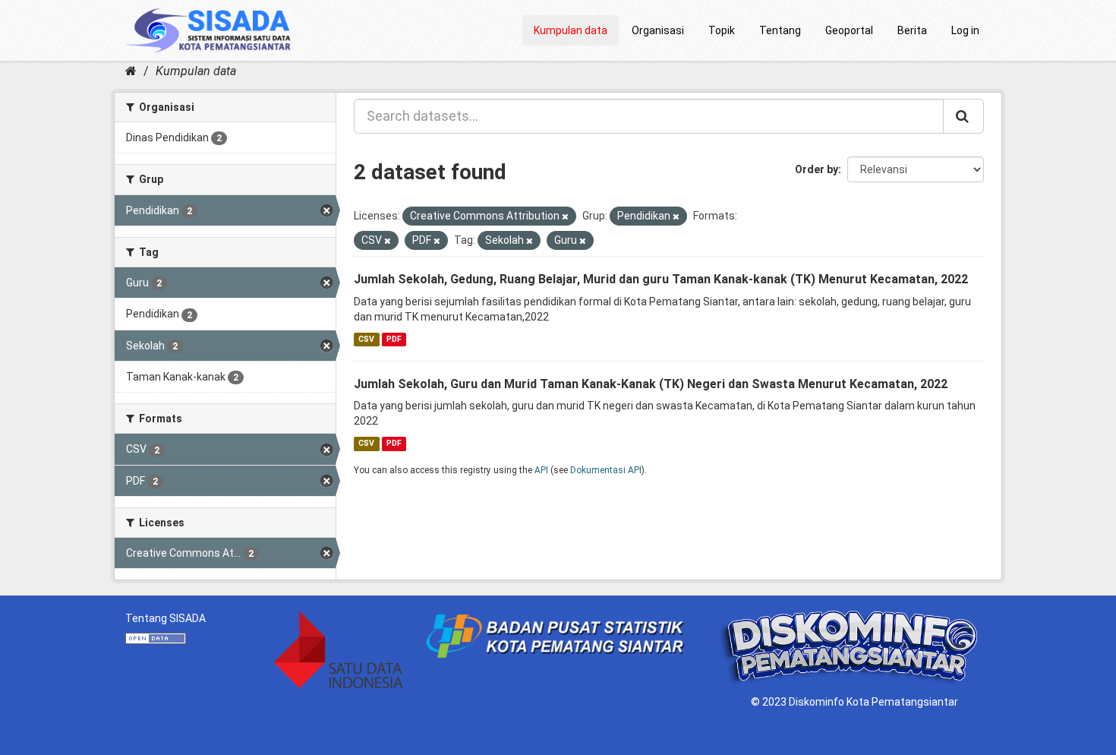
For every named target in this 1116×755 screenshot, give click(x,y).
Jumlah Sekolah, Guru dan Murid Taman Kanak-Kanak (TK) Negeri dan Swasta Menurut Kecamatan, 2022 (650, 384)
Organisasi (658, 30)
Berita (912, 30)
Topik (721, 30)
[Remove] (565, 217)
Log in (965, 30)
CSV (366, 339)
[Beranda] (131, 71)
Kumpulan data (570, 30)
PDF (394, 339)
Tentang (780, 30)
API (541, 470)
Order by (816, 169)
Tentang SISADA (165, 618)
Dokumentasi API (606, 470)
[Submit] (963, 116)
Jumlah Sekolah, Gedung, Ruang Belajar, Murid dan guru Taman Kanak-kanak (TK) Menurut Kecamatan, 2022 (661, 279)
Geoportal (849, 30)
